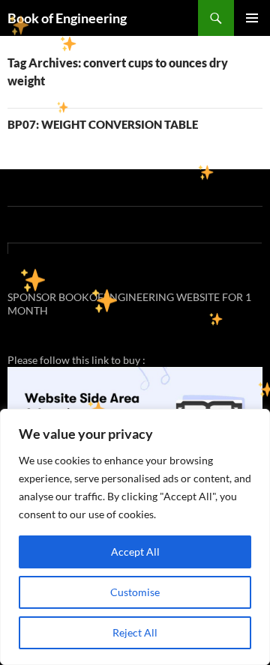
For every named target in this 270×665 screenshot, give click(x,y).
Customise (135, 592)
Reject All (135, 632)
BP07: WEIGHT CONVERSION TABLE (103, 124)
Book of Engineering (67, 18)
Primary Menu (252, 18)
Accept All (135, 551)
